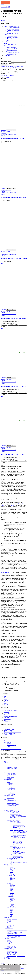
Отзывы (6, 720)
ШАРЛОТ (12, 906)
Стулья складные (11, 44)
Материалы (7, 713)
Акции (5, 699)
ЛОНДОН (12, 879)
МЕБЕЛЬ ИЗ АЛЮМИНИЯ (16, 815)
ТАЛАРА (12, 874)
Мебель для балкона (17, 856)
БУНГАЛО (12, 868)
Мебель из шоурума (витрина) (16, 859)
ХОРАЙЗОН (12, 881)
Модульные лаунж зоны (13, 27)
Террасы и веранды (6, 572)
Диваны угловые (10, 777)
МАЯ (11, 880)
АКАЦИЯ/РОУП (10, 896)
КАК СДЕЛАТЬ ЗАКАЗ (12, 951)
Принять (2, 970)
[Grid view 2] (1, 79)
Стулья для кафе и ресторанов (19, 833)
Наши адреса (7, 742)
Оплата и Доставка (9, 729)
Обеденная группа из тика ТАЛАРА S (13, 197)
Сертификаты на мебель (10, 716)
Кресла (5, 41)
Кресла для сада (16, 849)
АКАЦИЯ (9, 883)
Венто (2, 505)
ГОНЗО (11, 912)
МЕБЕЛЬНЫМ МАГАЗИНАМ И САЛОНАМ (16, 935)
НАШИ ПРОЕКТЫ (11, 946)
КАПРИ (11, 888)
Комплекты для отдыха (13, 33)
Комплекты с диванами (13, 30)
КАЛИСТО (12, 899)
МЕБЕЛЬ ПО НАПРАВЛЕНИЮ (13, 820)
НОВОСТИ (9, 945)
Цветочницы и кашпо (11, 803)
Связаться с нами (8, 740)
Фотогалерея (7, 719)
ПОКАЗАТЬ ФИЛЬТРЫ (7, 76)
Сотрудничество (8, 701)
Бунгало (24, 503)
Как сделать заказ (8, 727)
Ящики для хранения (11, 801)
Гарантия (6, 717)
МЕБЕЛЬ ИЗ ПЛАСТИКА (15, 818)
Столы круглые (10, 791)
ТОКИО (11, 905)
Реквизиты (6, 704)
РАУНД (11, 894)
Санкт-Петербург (11, 745)
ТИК (8, 865)
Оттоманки (10, 40)
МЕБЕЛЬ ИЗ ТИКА (14, 812)
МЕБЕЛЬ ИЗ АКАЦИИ (15, 814)
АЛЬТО (11, 910)
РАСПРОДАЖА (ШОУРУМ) (13, 858)
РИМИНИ (12, 900)
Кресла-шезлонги (11, 54)
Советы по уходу (8, 714)
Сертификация (10, 924)
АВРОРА (12, 898)
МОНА (11, 891)
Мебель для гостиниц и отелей (19, 823)
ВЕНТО (11, 869)
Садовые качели (10, 806)
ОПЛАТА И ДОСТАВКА (12, 952)
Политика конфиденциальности (12, 732)
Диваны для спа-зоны (17, 841)
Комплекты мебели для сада (19, 847)
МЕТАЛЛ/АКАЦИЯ (11, 907)
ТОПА (11, 909)
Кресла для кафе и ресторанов (19, 832)
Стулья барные (10, 783)
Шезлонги (6, 51)
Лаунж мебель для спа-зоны (19, 837)
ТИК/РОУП (9, 873)
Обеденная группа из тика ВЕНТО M (13, 454)
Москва (9, 743)
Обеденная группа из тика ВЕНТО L (13, 386)
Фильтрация (4, 65)
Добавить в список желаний (8, 134)
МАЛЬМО (12, 904)
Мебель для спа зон (14, 836)
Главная (3, 66)
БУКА (11, 884)
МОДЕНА (12, 890)
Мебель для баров (17, 822)
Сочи (8, 746)
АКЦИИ (8, 943)
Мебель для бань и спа (18, 857)
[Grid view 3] (3, 79)
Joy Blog (6, 697)
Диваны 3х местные (12, 37)
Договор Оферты (8, 734)
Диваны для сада (16, 848)
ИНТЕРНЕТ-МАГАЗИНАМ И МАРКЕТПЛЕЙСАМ (13, 937)
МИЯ (11, 915)
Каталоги (6, 712)
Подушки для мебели (11, 800)
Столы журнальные (12, 48)
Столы (5, 45)
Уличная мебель (9, 66)
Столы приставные (12, 50)
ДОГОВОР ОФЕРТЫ (11, 954)
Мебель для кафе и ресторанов (16, 830)
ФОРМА (12, 895)
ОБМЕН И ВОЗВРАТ (11, 953)
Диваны (6, 34)
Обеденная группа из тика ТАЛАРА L (13, 318)
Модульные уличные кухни (13, 804)
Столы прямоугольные (12, 790)
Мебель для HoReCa (14, 821)
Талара (19, 503)
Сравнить (3, 133)
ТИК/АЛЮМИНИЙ (11, 875)
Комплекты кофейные (13, 32)
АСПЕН (11, 867)
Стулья (5, 43)
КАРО (11, 889)
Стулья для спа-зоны (17, 843)
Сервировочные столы (12, 805)
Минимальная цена (6, 61)
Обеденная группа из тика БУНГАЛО (13, 138)
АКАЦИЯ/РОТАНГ (11, 903)
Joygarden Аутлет (14, 860)
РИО (11, 901)
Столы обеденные (11, 47)
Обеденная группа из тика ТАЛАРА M (14, 258)
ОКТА (11, 872)
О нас (5, 696)
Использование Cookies (10, 733)
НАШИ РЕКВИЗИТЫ (11, 947)
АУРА (11, 877)
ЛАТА (11, 914)
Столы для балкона (11, 794)
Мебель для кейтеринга (18, 828)
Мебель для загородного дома (16, 854)
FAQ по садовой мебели (10, 710)
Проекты (6, 703)
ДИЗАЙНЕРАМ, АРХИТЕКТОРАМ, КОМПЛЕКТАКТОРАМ (14, 933)
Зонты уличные (10, 808)
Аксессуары (7, 55)
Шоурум (6, 700)
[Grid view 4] (5, 79)
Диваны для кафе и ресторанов (20, 831)
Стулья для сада (16, 851)
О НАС (8, 940)
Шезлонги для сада (17, 853)
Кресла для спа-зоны (17, 842)
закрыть (3, 20)
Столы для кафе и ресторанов (19, 835)
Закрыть (3, 135)
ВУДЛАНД (12, 885)
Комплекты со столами (13, 29)
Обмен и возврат (8, 730)
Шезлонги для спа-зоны (18, 844)
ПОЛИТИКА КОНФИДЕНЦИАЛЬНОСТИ (16, 956)
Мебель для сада (13, 846)
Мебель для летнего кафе (18, 825)
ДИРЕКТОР (12, 886)
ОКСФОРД (12, 893)
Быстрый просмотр (6, 131)
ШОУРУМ (9, 941)
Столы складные (10, 793)
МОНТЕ (12, 870)
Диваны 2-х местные (12, 38)
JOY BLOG (9, 942)
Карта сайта (7, 721)
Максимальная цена (6, 63)
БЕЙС (11, 911)
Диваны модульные (12, 36)
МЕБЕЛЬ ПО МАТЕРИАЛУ (13, 811)
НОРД (11, 916)
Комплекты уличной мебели (11, 26)
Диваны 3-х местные (11, 774)
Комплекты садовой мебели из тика (12, 67)
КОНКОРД (12, 878)
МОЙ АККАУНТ (10, 949)
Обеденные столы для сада (19, 852)
